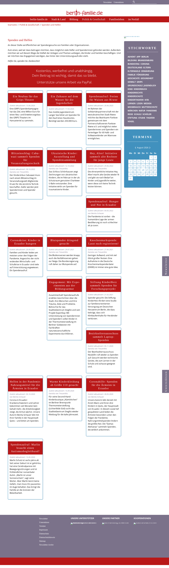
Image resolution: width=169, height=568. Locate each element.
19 (139, 170)
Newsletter (107, 2)
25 (135, 174)
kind (130, 89)
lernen (132, 103)
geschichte (134, 78)
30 (155, 174)
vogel (131, 121)
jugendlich (150, 85)
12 (139, 165)
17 (130, 170)
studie (141, 117)
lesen (140, 103)
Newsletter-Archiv (46, 545)
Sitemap (42, 541)
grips (140, 82)
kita (147, 100)
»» (148, 148)
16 (155, 165)
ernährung (147, 71)
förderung (142, 74)
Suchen (134, 2)
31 (130, 178)
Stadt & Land (58, 19)
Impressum (43, 530)
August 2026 (142, 147)
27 (143, 174)
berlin (145, 56)
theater (150, 117)
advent (132, 56)
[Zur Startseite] (84, 10)
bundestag (134, 64)
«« (137, 148)
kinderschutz (135, 96)
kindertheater (136, 100)
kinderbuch (140, 89)
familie (131, 74)
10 (130, 165)
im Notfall (133, 19)
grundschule (135, 85)
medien (147, 103)
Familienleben (116, 19)
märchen (133, 110)
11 (135, 165)
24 (130, 174)
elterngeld (134, 71)
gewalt (132, 82)
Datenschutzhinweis (47, 537)
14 (147, 165)
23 (155, 170)
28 (147, 174)
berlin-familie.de (39, 19)
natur (142, 110)
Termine (42, 526)
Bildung (74, 19)
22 (151, 170)
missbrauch (134, 107)
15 (151, 165)
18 (135, 170)
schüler (147, 114)
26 (139, 174)
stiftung (132, 117)
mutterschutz (149, 107)
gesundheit (147, 78)
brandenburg (145, 60)
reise (130, 114)
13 (143, 165)
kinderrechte (135, 92)
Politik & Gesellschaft (93, 19)
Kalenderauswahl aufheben (145, 183)
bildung (132, 60)
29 (151, 174)
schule (138, 114)
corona (145, 64)
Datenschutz (44, 534)
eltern (147, 67)
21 (147, 170)
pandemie (151, 110)
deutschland (135, 67)
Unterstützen (119, 2)
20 (143, 170)
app (138, 56)
